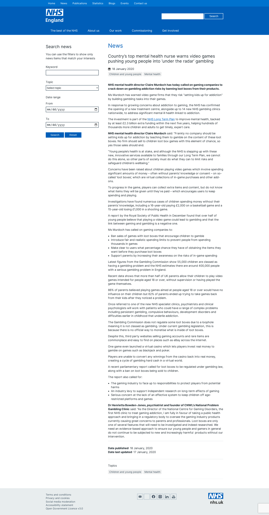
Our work (115, 30)
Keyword (51, 67)
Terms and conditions (58, 494)
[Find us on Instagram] (160, 498)
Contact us (140, 3)
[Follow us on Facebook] (153, 498)
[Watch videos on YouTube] (174, 498)
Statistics (97, 3)
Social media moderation (60, 501)
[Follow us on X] (147, 498)
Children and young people (125, 74)
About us (93, 30)
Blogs (112, 3)
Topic (49, 82)
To (47, 118)
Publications (80, 3)
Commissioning (142, 30)
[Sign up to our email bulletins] (140, 498)
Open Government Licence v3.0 (64, 508)
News (64, 3)
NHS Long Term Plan (161, 119)
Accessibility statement (59, 505)
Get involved (170, 30)
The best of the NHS (64, 30)
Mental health (152, 74)
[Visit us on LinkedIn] (167, 498)
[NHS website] (215, 502)
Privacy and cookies (58, 498)
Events (125, 3)
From (49, 103)
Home (51, 3)
